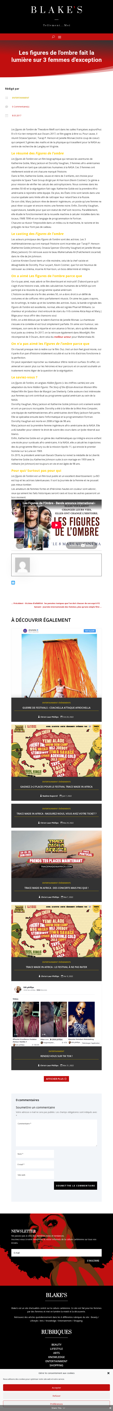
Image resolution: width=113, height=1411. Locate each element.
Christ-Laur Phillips (49, 717)
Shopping (56, 1365)
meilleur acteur (62, 336)
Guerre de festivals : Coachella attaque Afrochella (56, 707)
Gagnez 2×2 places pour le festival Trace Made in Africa (56, 786)
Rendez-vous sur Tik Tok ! (56, 1056)
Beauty (56, 1344)
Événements (65, 702)
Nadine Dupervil (50, 796)
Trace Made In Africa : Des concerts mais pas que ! (56, 888)
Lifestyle (56, 1348)
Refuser (57, 1395)
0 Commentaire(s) (20, 106)
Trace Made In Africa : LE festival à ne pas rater (56, 967)
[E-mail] (13, 583)
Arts (56, 1353)
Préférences (56, 1403)
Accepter (56, 1387)
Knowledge (56, 1357)
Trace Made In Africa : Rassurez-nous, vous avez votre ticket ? (56, 813)
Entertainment (20, 97)
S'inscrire (93, 1260)
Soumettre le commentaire (75, 1185)
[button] (108, 1373)
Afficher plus (55, 1079)
